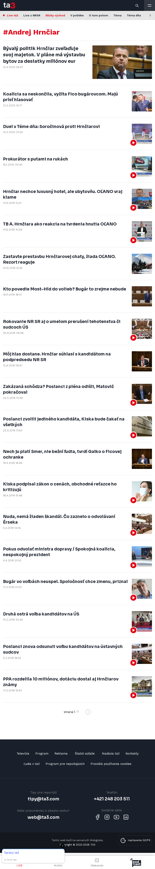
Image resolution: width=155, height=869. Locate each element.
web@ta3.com (43, 817)
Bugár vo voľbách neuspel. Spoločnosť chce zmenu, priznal (65, 581)
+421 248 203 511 (112, 799)
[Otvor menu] (149, 5)
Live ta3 (12, 15)
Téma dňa (134, 15)
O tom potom (98, 15)
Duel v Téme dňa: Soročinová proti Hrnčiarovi (51, 126)
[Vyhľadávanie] (137, 5)
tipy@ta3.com (43, 799)
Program (41, 753)
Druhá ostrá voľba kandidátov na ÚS (41, 614)
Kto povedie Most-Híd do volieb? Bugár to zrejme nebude (64, 289)
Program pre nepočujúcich (65, 764)
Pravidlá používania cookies (111, 764)
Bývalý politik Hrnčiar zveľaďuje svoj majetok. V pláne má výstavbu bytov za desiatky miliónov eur (44, 55)
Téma (117, 15)
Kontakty (132, 753)
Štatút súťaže (85, 753)
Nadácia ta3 (110, 753)
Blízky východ (55, 15)
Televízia (23, 753)
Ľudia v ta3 (32, 764)
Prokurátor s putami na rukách (35, 159)
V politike (77, 15)
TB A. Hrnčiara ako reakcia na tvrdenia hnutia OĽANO (60, 224)
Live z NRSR (31, 15)
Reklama (61, 753)
